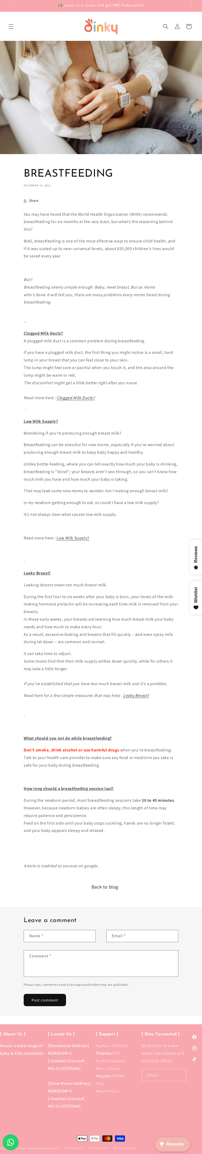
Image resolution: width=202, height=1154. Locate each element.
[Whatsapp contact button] (10, 1142)
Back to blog (105, 887)
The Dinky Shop (21, 1148)
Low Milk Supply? (73, 538)
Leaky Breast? (136, 695)
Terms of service (124, 1148)
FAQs (100, 1083)
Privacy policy (98, 1148)
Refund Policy (107, 1091)
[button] (11, 26)
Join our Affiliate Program (110, 1076)
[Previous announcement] (10, 6)
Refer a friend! (108, 1068)
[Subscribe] (180, 1075)
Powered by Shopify (46, 1148)
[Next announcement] (192, 6)
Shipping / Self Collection (108, 1053)
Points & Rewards (110, 1061)
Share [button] (34, 200)
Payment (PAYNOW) (112, 1046)
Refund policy (74, 1148)
